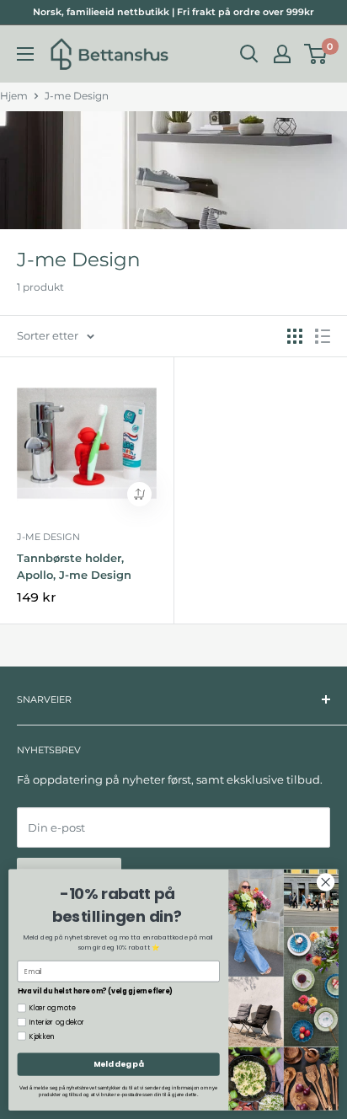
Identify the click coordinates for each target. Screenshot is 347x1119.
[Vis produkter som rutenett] (294, 336)
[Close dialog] (325, 882)
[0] (316, 54)
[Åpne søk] (249, 54)
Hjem (14, 95)
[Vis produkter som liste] (322, 336)
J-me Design (77, 95)
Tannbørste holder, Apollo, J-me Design (74, 566)
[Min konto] (282, 54)
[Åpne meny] (25, 54)
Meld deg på (118, 1064)
